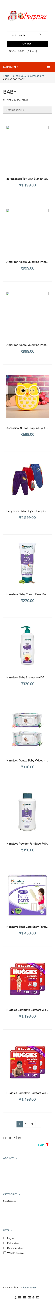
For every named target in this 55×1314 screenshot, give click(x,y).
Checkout (27, 43)
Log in (10, 1238)
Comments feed (15, 1248)
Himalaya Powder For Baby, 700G (27, 843)
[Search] (41, 35)
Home (6, 76)
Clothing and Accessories (28, 76)
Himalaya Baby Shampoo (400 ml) (27, 677)
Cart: (18, 51)
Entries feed (13, 1243)
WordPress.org (15, 1253)
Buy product (28, 168)
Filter (41, 1145)
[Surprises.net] (27, 16)
